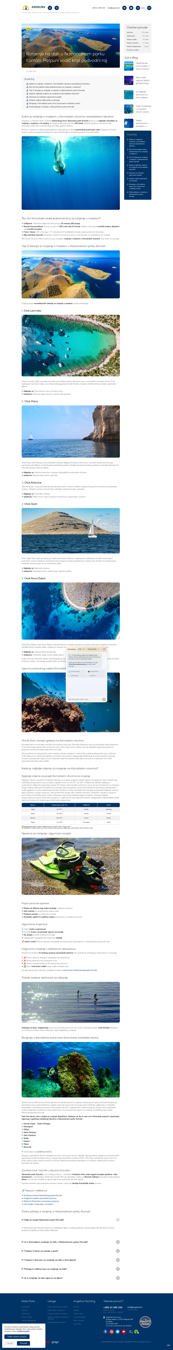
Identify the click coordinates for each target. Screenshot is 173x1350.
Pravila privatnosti (106, 1342)
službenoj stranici (43, 1151)
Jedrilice (25, 1310)
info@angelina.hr (114, 8)
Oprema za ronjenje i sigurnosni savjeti (45, 97)
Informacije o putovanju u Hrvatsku (38, 1204)
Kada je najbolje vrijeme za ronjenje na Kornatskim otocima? (54, 93)
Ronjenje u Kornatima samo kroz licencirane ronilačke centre (54, 103)
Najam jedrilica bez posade (57, 1307)
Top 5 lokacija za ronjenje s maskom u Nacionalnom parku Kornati (57, 90)
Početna (24, 13)
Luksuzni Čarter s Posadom (57, 1314)
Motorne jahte (27, 1317)
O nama (76, 1307)
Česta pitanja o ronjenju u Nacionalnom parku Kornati (51, 106)
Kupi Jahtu (77, 1324)
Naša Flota (25, 1307)
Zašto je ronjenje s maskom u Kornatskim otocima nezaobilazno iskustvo (59, 84)
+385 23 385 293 (112, 1307)
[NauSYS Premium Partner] (145, 1328)
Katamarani (26, 1314)
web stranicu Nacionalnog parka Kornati (80, 970)
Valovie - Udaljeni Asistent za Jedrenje (58, 1318)
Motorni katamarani (29, 1320)
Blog (29, 13)
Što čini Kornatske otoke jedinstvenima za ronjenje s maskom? (55, 87)
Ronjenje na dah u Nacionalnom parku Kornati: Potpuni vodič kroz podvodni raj (55, 13)
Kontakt (76, 1310)
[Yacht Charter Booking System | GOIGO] (52, 1343)
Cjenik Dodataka (79, 1317)
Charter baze (78, 1314)
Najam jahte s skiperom (56, 1310)
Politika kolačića (23, 1331)
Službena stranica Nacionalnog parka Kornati (43, 1195)
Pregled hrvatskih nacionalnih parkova (40, 1198)
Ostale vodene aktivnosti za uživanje (44, 100)
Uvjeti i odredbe (118, 1342)
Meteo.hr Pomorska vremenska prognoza (41, 1201)
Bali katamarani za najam (57, 1322)
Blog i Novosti (79, 1320)
